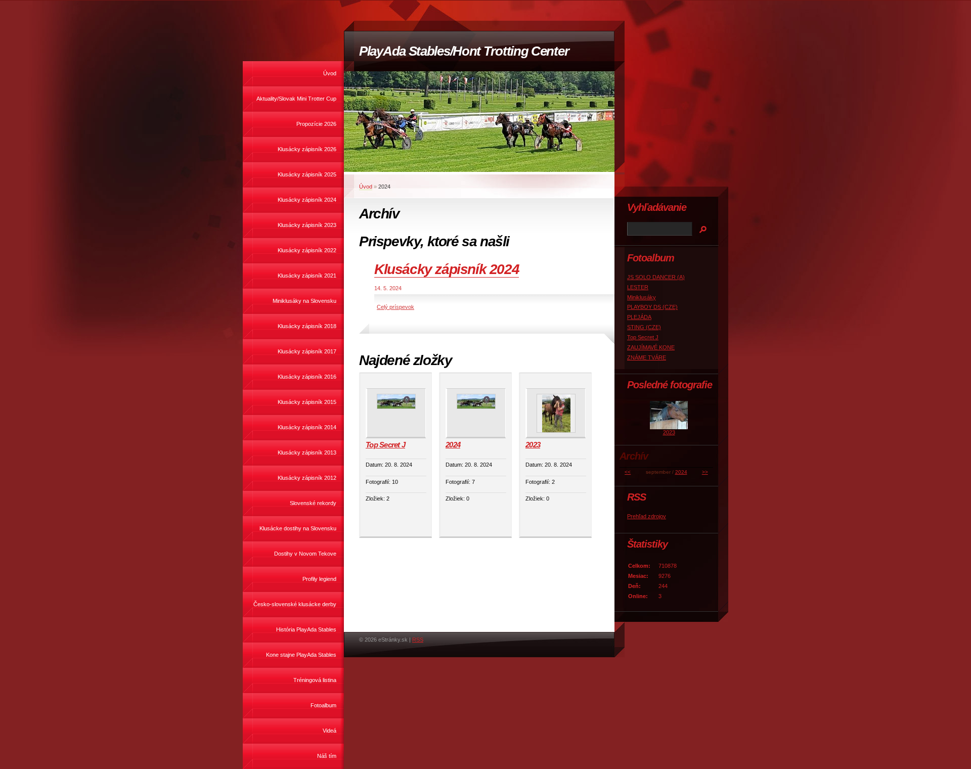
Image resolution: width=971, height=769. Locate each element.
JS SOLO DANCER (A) (656, 277)
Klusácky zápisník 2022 (307, 250)
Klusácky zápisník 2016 (307, 377)
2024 (453, 444)
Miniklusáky (641, 297)
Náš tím (326, 756)
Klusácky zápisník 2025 (307, 174)
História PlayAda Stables (306, 629)
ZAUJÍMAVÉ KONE (651, 347)
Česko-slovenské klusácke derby (294, 604)
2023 (532, 444)
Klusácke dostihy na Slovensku (297, 528)
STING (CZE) (644, 327)
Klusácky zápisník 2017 (307, 351)
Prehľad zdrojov (646, 516)
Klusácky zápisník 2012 (307, 478)
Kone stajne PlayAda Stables (301, 655)
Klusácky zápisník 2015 (307, 402)
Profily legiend (319, 579)
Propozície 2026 (316, 124)
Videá (329, 731)
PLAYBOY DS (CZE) (652, 307)
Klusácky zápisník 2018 (307, 326)
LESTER (637, 287)
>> (705, 472)
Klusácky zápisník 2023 (307, 225)
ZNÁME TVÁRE (646, 357)
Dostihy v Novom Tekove (305, 554)
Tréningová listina (314, 680)
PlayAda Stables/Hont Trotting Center (463, 51)
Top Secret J (385, 444)
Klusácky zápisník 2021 (307, 276)
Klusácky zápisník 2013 (307, 452)
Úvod (329, 73)
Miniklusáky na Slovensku (304, 301)
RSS (417, 640)
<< (628, 472)
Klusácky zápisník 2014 (307, 427)
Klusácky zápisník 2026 (307, 149)
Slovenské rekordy (313, 503)
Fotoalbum (323, 705)
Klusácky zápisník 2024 (307, 200)
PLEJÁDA (639, 317)
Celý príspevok (395, 307)
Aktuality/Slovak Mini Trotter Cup (296, 99)
